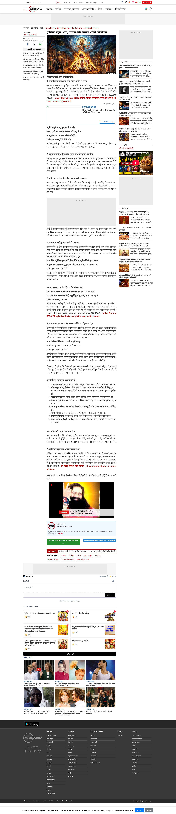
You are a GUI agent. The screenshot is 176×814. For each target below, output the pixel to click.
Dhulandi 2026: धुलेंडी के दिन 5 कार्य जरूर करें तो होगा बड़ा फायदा (33, 66)
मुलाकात (70, 776)
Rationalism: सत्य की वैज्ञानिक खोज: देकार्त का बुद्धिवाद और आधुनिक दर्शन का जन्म (135, 82)
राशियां (134, 746)
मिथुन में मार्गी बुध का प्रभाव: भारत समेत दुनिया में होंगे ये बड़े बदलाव (135, 98)
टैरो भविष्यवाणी (136, 756)
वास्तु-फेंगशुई (135, 752)
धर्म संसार (125, 208)
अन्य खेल (120, 735)
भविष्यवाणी (94, 739)
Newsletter (146, 2)
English (64, 2)
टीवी (69, 773)
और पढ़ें (60, 534)
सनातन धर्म (94, 742)
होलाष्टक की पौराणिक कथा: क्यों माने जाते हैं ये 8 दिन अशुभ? (33, 72)
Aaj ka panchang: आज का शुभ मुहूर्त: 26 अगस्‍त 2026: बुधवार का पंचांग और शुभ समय (134, 213)
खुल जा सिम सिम (73, 756)
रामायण (93, 749)
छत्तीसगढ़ (49, 763)
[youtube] (136, 2)
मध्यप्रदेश (49, 759)
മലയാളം (88, 2)
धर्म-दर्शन (93, 759)
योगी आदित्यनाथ (51, 735)
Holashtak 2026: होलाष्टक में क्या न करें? (33, 78)
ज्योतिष (108, 9)
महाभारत (93, 752)
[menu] (25, 9)
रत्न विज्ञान (135, 773)
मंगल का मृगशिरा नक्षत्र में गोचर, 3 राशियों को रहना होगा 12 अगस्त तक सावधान (135, 66)
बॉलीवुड (58, 9)
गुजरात (49, 766)
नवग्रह (133, 769)
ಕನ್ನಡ (94, 2)
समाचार (49, 9)
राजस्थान (49, 773)
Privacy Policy (70, 801)
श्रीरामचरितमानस (120, 9)
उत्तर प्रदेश (50, 739)
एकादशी (93, 735)
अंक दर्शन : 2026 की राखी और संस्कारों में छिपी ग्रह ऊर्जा (135, 228)
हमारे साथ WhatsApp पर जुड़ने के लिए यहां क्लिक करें (63, 541)
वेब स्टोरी (70, 742)
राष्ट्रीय (48, 746)
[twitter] (125, 2)
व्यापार (49, 790)
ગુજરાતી (100, 2)
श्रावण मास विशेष (88, 9)
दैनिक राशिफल (136, 735)
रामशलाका (135, 759)
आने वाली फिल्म (73, 759)
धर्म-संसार (26, 28)
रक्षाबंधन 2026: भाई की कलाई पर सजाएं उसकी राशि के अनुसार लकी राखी (135, 276)
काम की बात (50, 776)
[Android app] (32, 724)
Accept (139, 810)
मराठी (75, 2)
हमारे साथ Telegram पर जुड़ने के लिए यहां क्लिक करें (99, 540)
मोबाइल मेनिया (51, 793)
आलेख (70, 749)
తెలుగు (81, 2)
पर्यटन (70, 752)
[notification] (151, 9)
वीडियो (124, 144)
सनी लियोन (71, 769)
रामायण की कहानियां (68, 559)
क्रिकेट (100, 9)
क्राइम (48, 783)
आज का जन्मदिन (137, 739)
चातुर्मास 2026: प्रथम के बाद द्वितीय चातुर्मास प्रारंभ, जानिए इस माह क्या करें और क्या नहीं (133, 244)
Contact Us (60, 801)
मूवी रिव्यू (70, 746)
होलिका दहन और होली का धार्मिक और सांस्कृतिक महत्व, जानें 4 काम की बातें (33, 60)
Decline (149, 810)
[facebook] (122, 2)
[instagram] (132, 2)
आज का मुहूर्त (136, 742)
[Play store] (147, 9)
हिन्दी (58, 2)
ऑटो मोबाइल (50, 780)
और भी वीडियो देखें (126, 148)
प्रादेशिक (49, 756)
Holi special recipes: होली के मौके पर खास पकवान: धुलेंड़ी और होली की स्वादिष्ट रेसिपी (87, 551)
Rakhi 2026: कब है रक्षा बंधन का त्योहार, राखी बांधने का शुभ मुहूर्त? (135, 114)
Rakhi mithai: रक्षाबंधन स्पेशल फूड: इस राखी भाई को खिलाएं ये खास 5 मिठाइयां (134, 260)
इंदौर (48, 752)
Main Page (27, 801)
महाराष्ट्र (49, 769)
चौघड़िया (134, 763)
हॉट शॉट (70, 739)
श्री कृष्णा (93, 746)
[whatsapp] (40, 44)
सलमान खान (71, 766)
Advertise (44, 801)
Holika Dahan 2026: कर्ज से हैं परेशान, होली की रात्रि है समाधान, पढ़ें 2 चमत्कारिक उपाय (33, 54)
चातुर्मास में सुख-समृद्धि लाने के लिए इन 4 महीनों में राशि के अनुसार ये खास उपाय (135, 129)
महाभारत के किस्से (53, 559)
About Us (36, 801)
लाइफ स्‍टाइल (88, 555)
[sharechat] (129, 2)
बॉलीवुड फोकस (72, 763)
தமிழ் (70, 2)
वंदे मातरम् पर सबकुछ (71, 9)
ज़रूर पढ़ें (125, 61)
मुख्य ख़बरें (50, 742)
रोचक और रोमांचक (83, 559)
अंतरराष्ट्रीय (50, 749)
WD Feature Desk (30, 35)
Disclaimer (52, 801)
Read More (64, 512)
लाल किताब (135, 749)
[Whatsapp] (140, 2)
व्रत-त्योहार (34, 28)
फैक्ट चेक (49, 787)
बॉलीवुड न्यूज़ (72, 735)
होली (41, 28)
